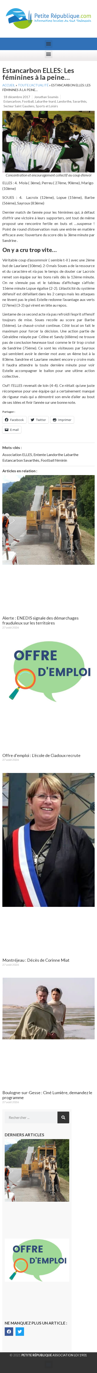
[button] (49, 44)
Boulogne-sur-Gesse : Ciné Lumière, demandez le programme (47, 1095)
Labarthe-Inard (45, 101)
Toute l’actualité (33, 85)
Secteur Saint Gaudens (19, 106)
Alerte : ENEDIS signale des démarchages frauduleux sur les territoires (40, 620)
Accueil (8, 85)
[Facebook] (9, 1331)
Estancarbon (12, 101)
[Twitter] (20, 1331)
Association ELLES (17, 454)
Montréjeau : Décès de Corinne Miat (35, 960)
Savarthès (79, 101)
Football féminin (54, 460)
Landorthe (64, 101)
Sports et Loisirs (47, 106)
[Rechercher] (63, 1117)
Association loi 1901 (54, 1355)
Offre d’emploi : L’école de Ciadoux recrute (41, 755)
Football (28, 101)
